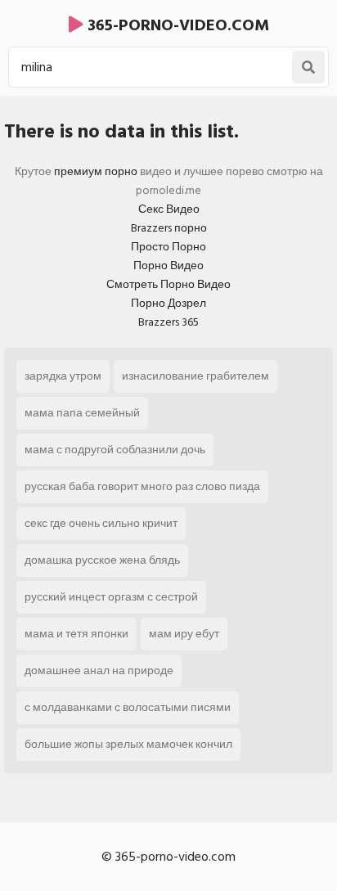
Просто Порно (168, 246)
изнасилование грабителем (195, 376)
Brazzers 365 (168, 322)
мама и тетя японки (76, 633)
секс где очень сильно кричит (101, 523)
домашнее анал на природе (99, 670)
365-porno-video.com (176, 25)
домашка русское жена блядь (102, 560)
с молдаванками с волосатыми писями (128, 707)
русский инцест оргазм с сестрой (111, 596)
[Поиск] (308, 67)
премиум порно (95, 171)
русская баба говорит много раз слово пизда (142, 486)
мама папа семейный (82, 412)
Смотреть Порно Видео (168, 284)
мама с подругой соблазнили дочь (115, 449)
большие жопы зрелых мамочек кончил (128, 744)
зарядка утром (63, 376)
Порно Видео (168, 265)
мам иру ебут (184, 633)
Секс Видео (169, 209)
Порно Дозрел (168, 303)
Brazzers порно (169, 227)
